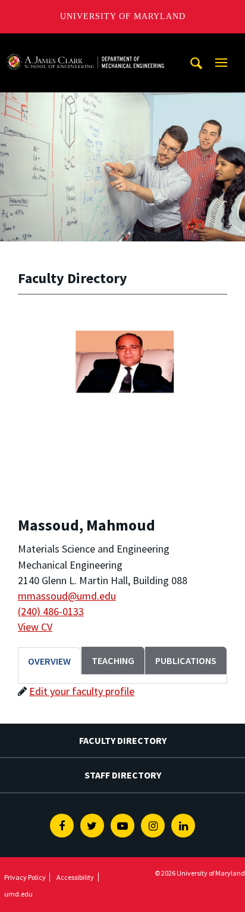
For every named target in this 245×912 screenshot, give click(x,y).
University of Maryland (123, 16)
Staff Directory (122, 775)
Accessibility (75, 877)
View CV (35, 627)
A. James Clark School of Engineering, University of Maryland (85, 44)
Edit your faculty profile (81, 691)
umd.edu (18, 893)
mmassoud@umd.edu (67, 596)
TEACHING (113, 660)
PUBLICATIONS (185, 660)
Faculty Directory (123, 740)
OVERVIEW (49, 661)
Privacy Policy (25, 877)
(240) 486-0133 (51, 611)
